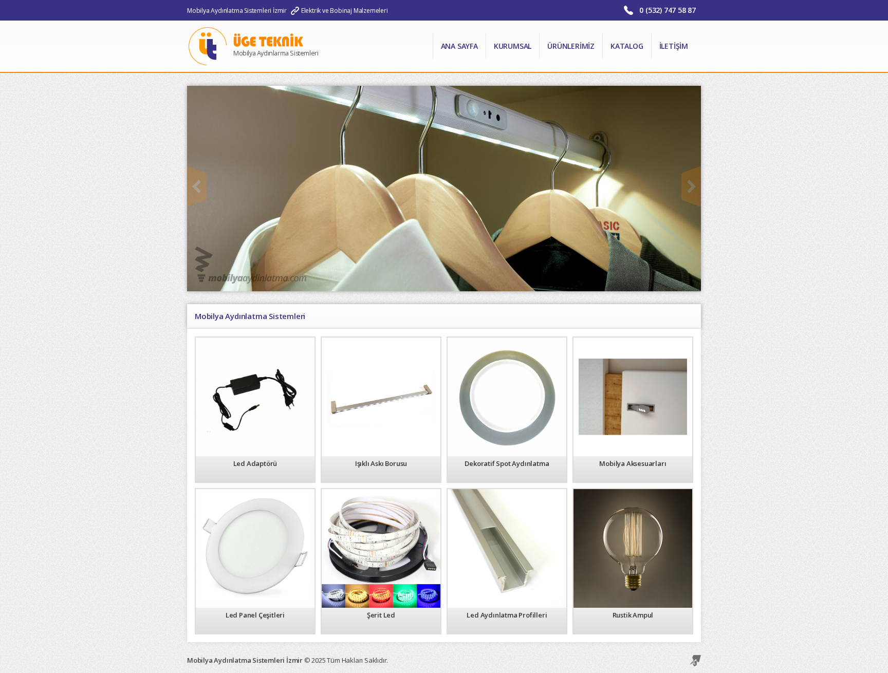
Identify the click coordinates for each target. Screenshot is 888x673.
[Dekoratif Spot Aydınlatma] (507, 396)
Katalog (626, 46)
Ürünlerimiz (571, 46)
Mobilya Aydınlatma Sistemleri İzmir (237, 10)
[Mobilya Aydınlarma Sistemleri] (268, 69)
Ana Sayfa (459, 46)
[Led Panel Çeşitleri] (255, 548)
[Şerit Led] (381, 548)
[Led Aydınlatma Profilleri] (507, 548)
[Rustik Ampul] (632, 548)
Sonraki (691, 186)
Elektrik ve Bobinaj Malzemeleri (344, 10)
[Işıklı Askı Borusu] (381, 396)
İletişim (673, 46)
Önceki (197, 186)
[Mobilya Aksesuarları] (632, 396)
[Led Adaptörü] (255, 396)
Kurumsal (512, 46)
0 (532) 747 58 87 (667, 10)
